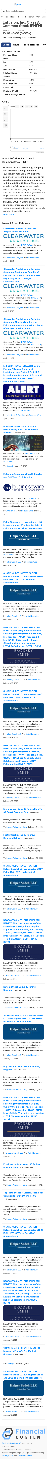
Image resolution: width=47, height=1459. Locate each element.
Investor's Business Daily (17, 827)
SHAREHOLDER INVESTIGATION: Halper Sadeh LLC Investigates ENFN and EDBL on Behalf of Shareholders (23, 1374)
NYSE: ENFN (36, 298)
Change (21, 30)
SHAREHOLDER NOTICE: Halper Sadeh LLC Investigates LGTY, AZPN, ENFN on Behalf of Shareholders (23, 1018)
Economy (29, 17)
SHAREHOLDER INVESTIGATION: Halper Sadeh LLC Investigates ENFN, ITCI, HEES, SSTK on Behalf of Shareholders (23, 1231)
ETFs (20, 17)
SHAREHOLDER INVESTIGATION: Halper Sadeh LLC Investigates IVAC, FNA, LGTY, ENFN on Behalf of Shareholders (23, 696)
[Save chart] (5, 125)
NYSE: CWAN (26, 245)
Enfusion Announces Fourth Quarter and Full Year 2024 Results (22, 475)
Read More (8, 214)
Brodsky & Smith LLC (14, 680)
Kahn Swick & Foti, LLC (15, 415)
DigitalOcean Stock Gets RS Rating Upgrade (21, 1068)
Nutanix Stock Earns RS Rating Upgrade (19, 988)
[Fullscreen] (5, 119)
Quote (6, 45)
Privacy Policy (7, 1456)
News (13, 17)
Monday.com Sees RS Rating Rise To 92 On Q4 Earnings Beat (22, 810)
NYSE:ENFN (30, 454)
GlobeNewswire (32, 616)
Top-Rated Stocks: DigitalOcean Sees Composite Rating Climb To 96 (23, 1195)
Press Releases (31, 45)
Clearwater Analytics (14, 258)
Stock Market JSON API (11, 1443)
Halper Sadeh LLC (13, 562)
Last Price (6, 30)
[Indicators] (5, 108)
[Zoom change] (5, 114)
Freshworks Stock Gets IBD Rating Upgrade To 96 (21, 1166)
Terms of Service (25, 1456)
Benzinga (10, 1364)
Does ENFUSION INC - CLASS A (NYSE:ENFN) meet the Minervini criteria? (20, 429)
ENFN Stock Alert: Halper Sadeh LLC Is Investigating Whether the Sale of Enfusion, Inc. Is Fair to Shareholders (22, 525)
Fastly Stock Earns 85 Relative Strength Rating (19, 836)
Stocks (4, 17)
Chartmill (10, 466)
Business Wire (33, 258)
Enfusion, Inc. (11, 511)
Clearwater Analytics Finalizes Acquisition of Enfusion (19, 230)
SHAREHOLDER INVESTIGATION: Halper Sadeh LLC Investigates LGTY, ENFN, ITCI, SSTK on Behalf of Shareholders (23, 871)
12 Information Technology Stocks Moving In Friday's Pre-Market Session (21, 1351)
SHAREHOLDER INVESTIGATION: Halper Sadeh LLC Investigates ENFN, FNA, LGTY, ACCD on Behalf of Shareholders (23, 578)
